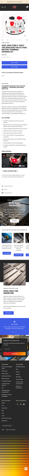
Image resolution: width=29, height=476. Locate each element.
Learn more (19, 1)
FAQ (2, 387)
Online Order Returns (6, 376)
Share (3, 75)
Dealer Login (4, 371)
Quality (5, 189)
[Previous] (2, 39)
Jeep (3, 413)
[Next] (26, 39)
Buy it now (14, 66)
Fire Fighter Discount (6, 381)
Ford (3, 405)
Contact (17, 371)
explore (14, 220)
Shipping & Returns (8, 186)
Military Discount (5, 378)
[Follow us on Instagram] (20, 404)
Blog (17, 369)
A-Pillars (7, 253)
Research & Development (19, 387)
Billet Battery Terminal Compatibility (6, 395)
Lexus (3, 415)
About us (18, 374)
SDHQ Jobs (18, 377)
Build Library (4, 420)
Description (5, 83)
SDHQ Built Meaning (20, 366)
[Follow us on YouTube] (23, 404)
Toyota (3, 403)
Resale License (5, 373)
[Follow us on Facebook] (17, 404)
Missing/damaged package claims (6, 391)
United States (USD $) (7, 425)
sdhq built (8, 312)
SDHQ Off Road (5, 42)
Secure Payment (8, 192)
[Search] (5, 7)
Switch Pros (18, 254)
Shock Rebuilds (19, 379)
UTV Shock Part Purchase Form (19, 382)
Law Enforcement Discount (6, 384)
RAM (3, 410)
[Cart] (26, 7)
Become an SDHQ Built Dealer (7, 367)
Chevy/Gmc (4, 408)
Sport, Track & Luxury (6, 418)
